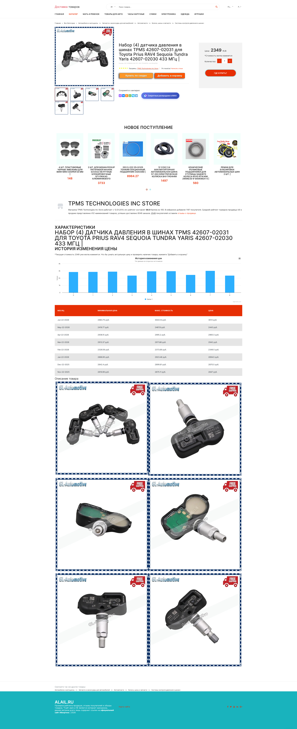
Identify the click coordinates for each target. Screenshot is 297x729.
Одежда (185, 14)
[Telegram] (136, 95)
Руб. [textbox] (239, 7)
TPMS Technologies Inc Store (147, 68)
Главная (59, 14)
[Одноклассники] (126, 95)
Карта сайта (124, 707)
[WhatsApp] (130, 95)
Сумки (152, 14)
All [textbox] (111, 7)
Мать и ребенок (91, 14)
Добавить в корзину (170, 75)
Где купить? (220, 73)
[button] (147, 189)
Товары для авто (113, 14)
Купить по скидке (136, 75)
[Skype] (133, 95)
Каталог (73, 14)
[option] (84, 56)
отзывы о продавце (187, 213)
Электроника (168, 14)
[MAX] (120, 95)
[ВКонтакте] (123, 95)
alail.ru (64, 702)
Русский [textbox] (231, 7)
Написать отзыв (177, 68)
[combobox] (112, 7)
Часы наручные (136, 14)
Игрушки (199, 14)
